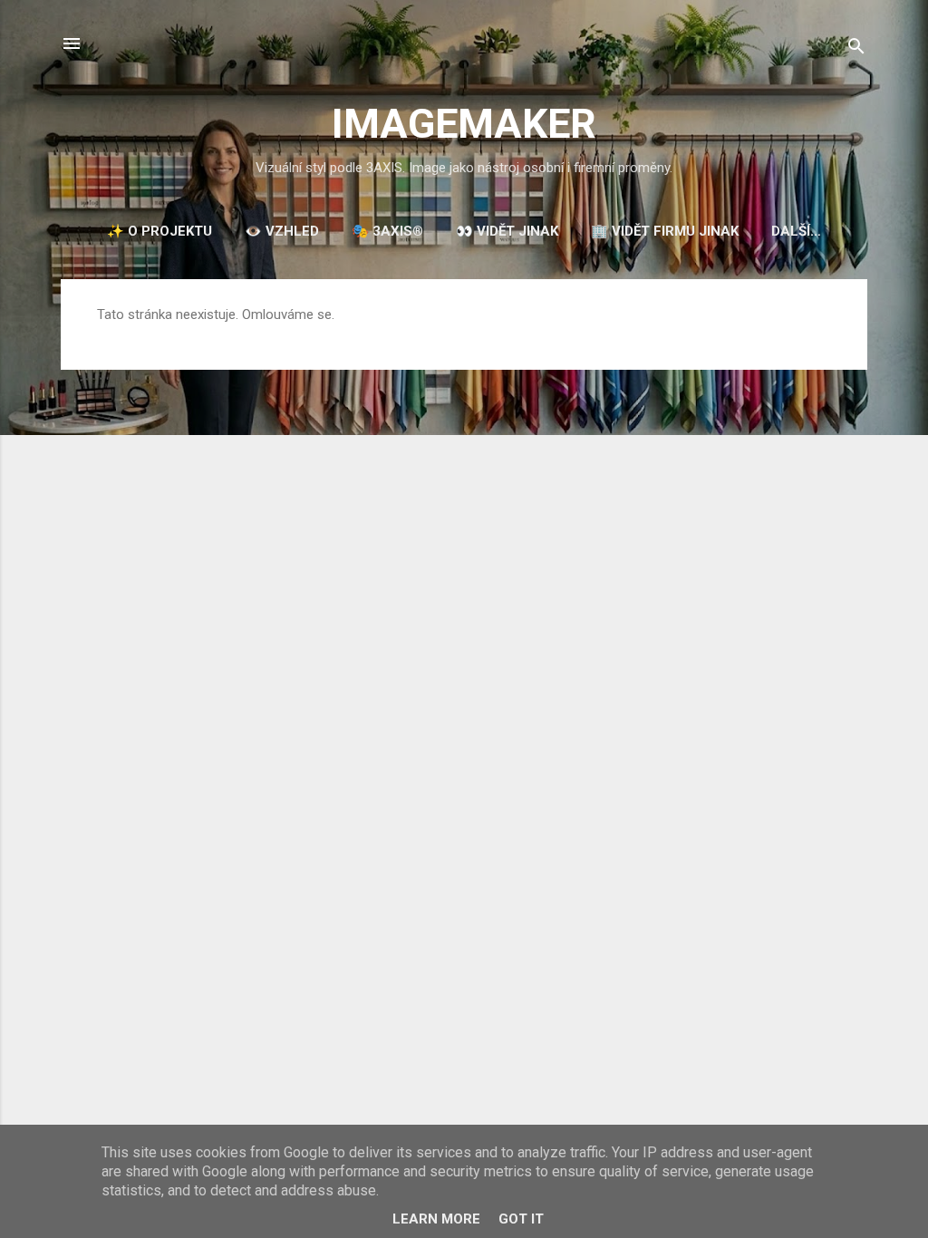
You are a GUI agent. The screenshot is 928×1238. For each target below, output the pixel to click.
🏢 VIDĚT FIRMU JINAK (665, 231)
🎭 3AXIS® (387, 231)
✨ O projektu (159, 231)
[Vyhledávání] (856, 49)
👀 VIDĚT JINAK (507, 231)
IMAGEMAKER (464, 124)
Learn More (436, 1219)
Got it (521, 1219)
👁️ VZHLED (282, 231)
